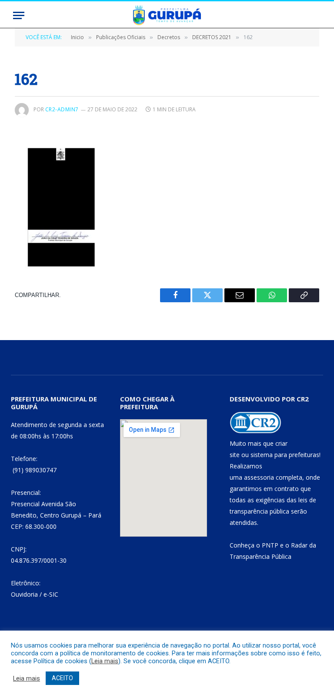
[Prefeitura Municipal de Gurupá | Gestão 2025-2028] (167, 15)
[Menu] (18, 15)
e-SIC (50, 594)
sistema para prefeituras (284, 455)
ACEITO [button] (62, 678)
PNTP (270, 545)
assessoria (259, 477)
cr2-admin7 (62, 109)
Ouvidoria (24, 594)
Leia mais (104, 661)
